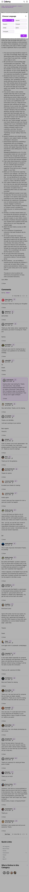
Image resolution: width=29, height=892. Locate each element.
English (5, 20)
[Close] (26, 16)
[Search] (24, 1)
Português (5, 31)
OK (23, 35)
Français (18, 24)
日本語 (4, 27)
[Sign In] (27, 1)
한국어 (17, 27)
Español (17, 20)
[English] (7, 1)
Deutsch (5, 24)
